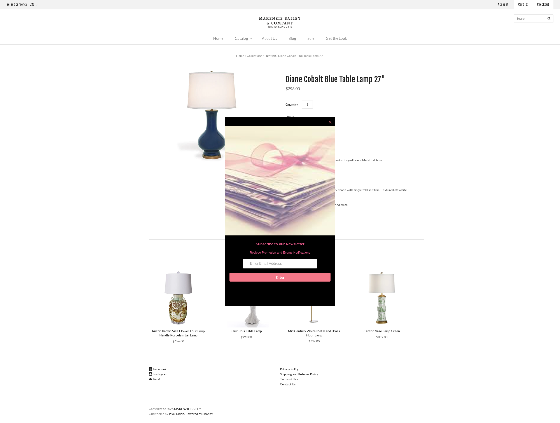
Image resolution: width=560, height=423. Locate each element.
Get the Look (336, 38)
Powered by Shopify (199, 414)
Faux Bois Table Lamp (246, 331)
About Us (269, 38)
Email (156, 379)
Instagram (160, 374)
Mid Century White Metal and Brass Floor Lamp (314, 333)
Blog (292, 38)
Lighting (270, 55)
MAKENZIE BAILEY (187, 409)
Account (503, 4)
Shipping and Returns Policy (299, 374)
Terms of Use (289, 379)
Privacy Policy (289, 369)
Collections (254, 55)
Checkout (543, 4)
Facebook (159, 369)
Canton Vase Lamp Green (382, 331)
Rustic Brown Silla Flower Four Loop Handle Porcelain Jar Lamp (178, 333)
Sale (311, 38)
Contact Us (288, 384)
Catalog (241, 38)
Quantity (291, 104)
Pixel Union (176, 414)
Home (218, 38)
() (523, 4)
